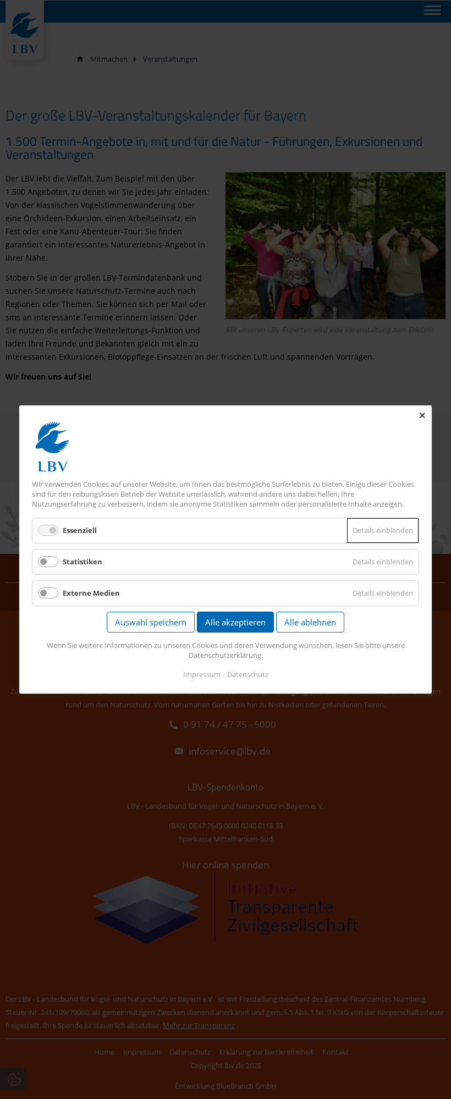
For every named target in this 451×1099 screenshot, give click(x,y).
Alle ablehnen (310, 622)
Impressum (202, 674)
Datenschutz (247, 674)
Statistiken (82, 562)
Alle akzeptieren (235, 622)
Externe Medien (91, 593)
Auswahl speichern (150, 622)
